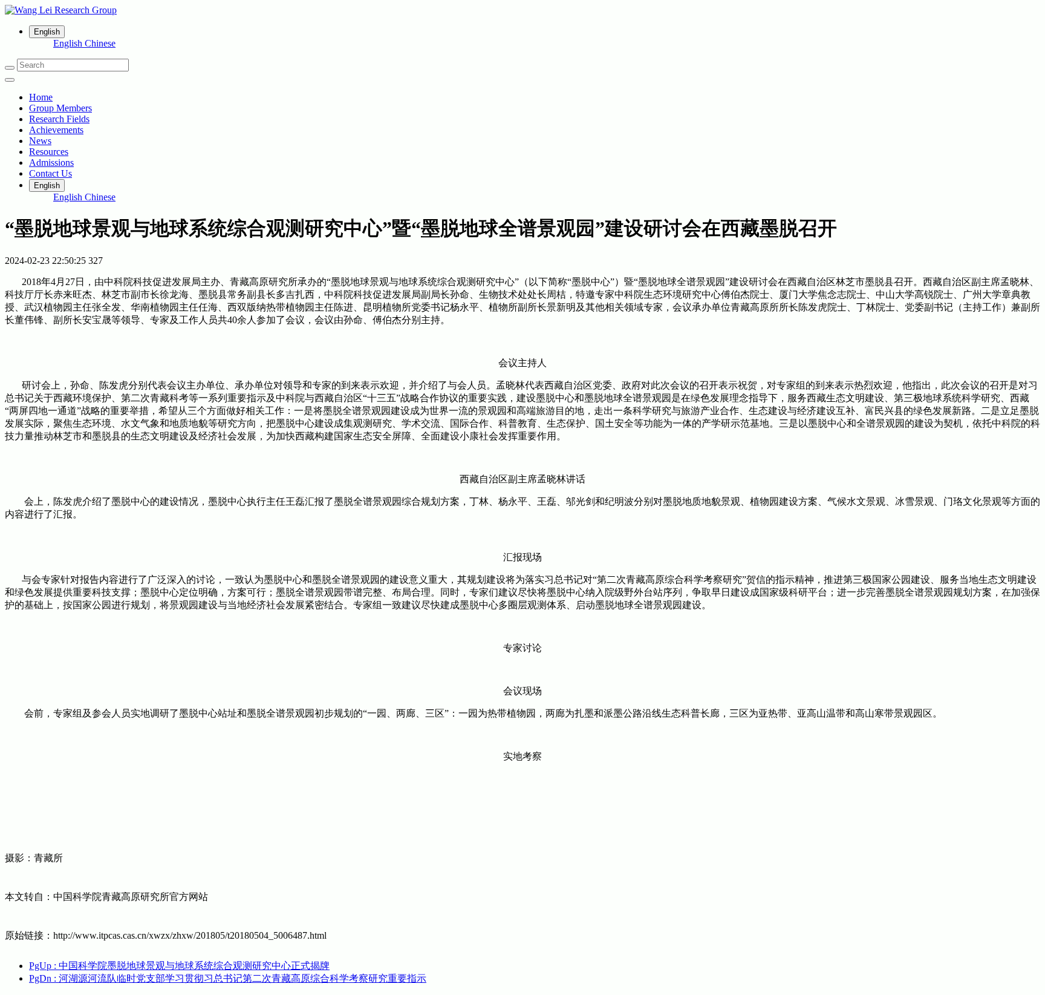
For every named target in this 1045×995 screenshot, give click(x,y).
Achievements (56, 130)
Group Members (60, 108)
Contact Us (50, 173)
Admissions (51, 162)
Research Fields (59, 119)
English (69, 43)
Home (41, 97)
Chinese (100, 43)
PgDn (227, 978)
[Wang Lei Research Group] (522, 10)
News (40, 141)
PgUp (179, 966)
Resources (48, 151)
